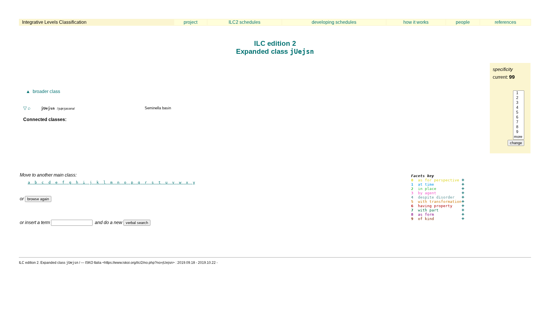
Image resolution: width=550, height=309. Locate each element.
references (505, 22)
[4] (518, 107)
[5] (518, 112)
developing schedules (334, 22)
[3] (518, 102)
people (463, 22)
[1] (518, 93)
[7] (518, 122)
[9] (518, 132)
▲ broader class (42, 91)
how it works (416, 22)
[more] (518, 136)
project (190, 22)
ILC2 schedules (244, 22)
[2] (518, 98)
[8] (518, 127)
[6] (518, 117)
